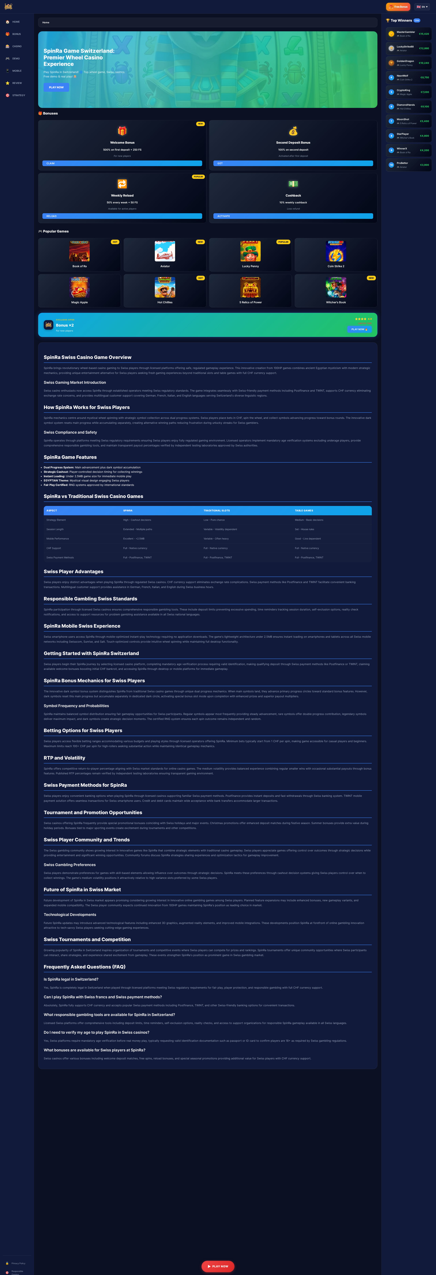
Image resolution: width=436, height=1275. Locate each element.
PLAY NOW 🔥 (360, 329)
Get (220, 163)
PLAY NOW (56, 87)
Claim (50, 163)
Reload (51, 216)
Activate (223, 216)
